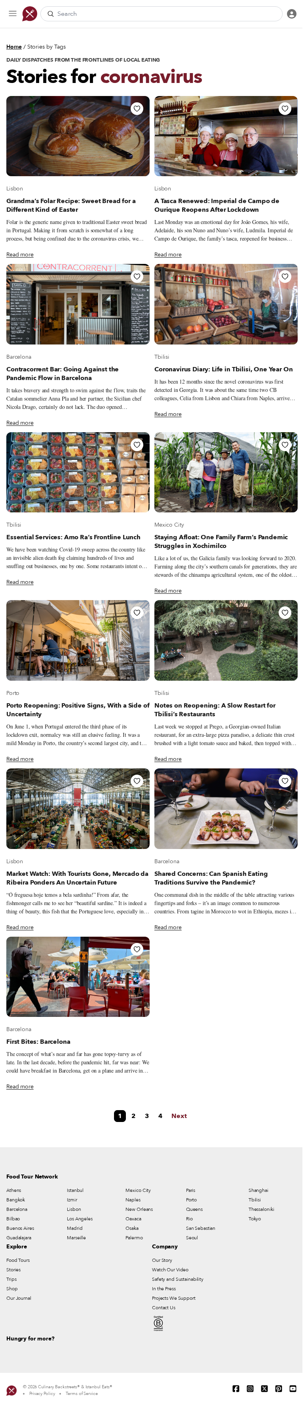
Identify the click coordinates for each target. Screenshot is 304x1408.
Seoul (192, 1238)
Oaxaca (133, 1219)
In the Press (164, 1289)
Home (14, 47)
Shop (12, 1289)
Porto (12, 693)
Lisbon (14, 188)
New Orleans (139, 1209)
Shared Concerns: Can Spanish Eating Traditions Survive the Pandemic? (211, 878)
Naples (132, 1200)
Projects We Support (174, 1298)
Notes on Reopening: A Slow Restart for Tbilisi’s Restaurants (215, 710)
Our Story (162, 1260)
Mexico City (169, 525)
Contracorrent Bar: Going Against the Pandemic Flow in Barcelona (62, 373)
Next (179, 1116)
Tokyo (255, 1219)
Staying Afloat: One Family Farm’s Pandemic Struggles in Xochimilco (221, 541)
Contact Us (163, 1307)
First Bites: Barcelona (38, 1041)
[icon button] (12, 14)
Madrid (74, 1228)
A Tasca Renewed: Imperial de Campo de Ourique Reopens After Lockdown (216, 205)
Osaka (131, 1228)
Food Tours (18, 1260)
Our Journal (18, 1298)
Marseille (76, 1238)
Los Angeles (80, 1219)
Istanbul (75, 1190)
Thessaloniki (261, 1209)
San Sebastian (200, 1228)
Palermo (133, 1238)
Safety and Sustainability (177, 1279)
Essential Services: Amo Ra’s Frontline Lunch (73, 537)
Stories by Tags (46, 47)
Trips (11, 1279)
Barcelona (18, 357)
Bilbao (13, 1219)
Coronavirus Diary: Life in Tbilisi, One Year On (223, 369)
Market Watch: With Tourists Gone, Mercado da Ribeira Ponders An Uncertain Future (77, 878)
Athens (13, 1190)
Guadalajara (18, 1238)
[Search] (50, 13)
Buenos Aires (20, 1228)
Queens (194, 1209)
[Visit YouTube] (293, 1388)
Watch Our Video (170, 1270)
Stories (13, 1270)
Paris (190, 1190)
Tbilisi (161, 357)
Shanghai (258, 1190)
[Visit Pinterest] (278, 1388)
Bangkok (15, 1200)
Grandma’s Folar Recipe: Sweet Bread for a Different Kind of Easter (70, 205)
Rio (189, 1219)
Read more (20, 254)
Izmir (72, 1200)
